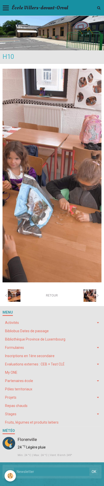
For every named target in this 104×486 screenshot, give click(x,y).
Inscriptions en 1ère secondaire (30, 356)
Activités (12, 323)
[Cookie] (10, 475)
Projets (10, 397)
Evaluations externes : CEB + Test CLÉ (35, 364)
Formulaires (14, 348)
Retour (52, 295)
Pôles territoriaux (18, 389)
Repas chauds (16, 406)
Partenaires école (19, 381)
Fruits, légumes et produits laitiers (32, 422)
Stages (10, 414)
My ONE (11, 372)
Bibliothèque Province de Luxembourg (35, 339)
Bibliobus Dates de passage (27, 331)
